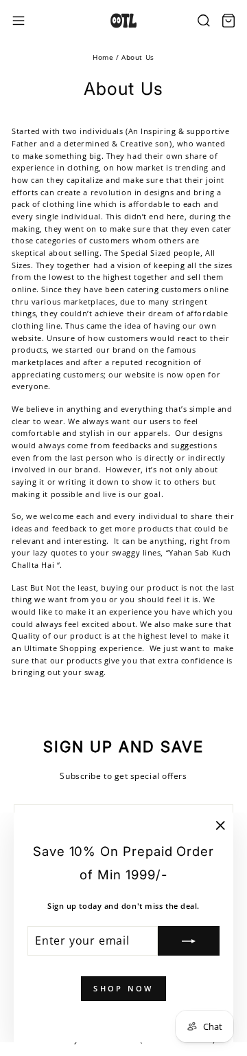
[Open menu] (18, 20)
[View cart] (228, 20)
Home (103, 57)
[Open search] (203, 20)
